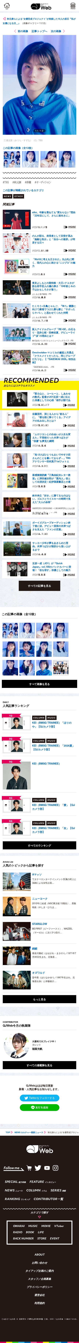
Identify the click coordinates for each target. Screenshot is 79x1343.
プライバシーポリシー (39, 1287)
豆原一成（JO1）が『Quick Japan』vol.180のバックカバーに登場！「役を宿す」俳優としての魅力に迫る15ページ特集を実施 (51, 567)
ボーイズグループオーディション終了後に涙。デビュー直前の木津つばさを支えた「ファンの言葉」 (51, 526)
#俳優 (28, 182)
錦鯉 (34, 948)
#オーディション (43, 182)
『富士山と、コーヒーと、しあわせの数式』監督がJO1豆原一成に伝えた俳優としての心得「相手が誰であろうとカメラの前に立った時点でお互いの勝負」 (51, 397)
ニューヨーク (40, 898)
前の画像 (23, 31)
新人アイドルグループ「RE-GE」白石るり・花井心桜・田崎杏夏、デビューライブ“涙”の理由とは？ (54, 332)
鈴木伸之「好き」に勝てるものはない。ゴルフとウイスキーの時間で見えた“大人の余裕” (51, 499)
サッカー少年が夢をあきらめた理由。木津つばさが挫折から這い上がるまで (51, 546)
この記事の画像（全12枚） (18, 148)
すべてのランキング (39, 845)
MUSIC (33, 1226)
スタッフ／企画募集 (39, 1279)
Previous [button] (5, 1045)
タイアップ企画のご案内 (39, 1271)
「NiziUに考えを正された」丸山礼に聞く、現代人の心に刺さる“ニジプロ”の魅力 (53, 262)
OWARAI (19, 1226)
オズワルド (38, 972)
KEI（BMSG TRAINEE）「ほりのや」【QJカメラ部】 (51, 724)
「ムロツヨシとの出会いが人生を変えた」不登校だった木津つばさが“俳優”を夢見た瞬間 (51, 437)
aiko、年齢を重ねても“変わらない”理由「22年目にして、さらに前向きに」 (53, 214)
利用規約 (39, 1303)
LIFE (41, 1232)
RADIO (17, 1232)
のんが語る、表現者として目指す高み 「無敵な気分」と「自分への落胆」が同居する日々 (53, 239)
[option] (12, 159)
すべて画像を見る (39, 684)
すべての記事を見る (39, 585)
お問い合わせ (39, 1263)
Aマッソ (37, 874)
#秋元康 (16, 182)
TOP (8, 1132)
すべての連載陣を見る (39, 1065)
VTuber (59, 1226)
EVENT (54, 1238)
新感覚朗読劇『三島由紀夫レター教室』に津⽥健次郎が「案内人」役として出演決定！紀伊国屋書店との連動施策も (51, 478)
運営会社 (39, 1295)
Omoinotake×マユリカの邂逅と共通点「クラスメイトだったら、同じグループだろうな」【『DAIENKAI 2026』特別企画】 (54, 357)
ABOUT (40, 1255)
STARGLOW (39, 924)
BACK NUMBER (23, 1238)
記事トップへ (39, 31)
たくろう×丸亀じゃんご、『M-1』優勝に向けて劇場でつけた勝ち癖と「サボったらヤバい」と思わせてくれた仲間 (54, 309)
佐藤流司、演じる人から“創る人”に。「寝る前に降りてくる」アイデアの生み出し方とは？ (51, 417)
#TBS (6, 182)
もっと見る (39, 999)
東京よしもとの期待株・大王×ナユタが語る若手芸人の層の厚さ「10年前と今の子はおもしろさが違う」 (53, 286)
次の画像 (56, 31)
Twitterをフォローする (42, 1098)
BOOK (30, 1232)
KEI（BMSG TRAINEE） (46, 763)
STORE (41, 1238)
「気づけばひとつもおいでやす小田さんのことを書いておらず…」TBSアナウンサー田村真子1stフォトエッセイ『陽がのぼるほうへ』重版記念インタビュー (51, 458)
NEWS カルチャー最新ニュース (29, 1132)
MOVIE (46, 1226)
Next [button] (71, 1045)
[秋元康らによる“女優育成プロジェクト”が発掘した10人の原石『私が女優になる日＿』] (10, 630)
